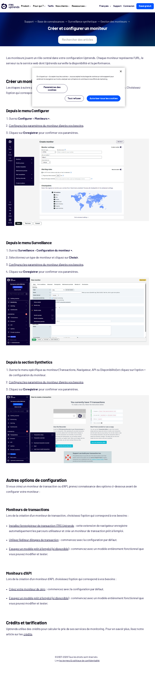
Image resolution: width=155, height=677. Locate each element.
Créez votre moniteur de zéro (27, 589)
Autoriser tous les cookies (104, 98)
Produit (25, 6)
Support (29, 21)
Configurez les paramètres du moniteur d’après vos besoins (46, 125)
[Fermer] (120, 71)
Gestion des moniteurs (114, 21)
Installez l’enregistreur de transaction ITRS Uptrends (41, 525)
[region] (78, 87)
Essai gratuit (145, 6)
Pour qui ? (38, 6)
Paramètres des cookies (52, 88)
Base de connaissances (51, 21)
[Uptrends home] (10, 6)
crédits (27, 634)
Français (104, 6)
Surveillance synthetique (82, 21)
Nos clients (62, 6)
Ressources (78, 6)
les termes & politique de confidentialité (79, 660)
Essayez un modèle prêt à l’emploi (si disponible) (39, 548)
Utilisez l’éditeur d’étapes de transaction (34, 540)
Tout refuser (74, 98)
